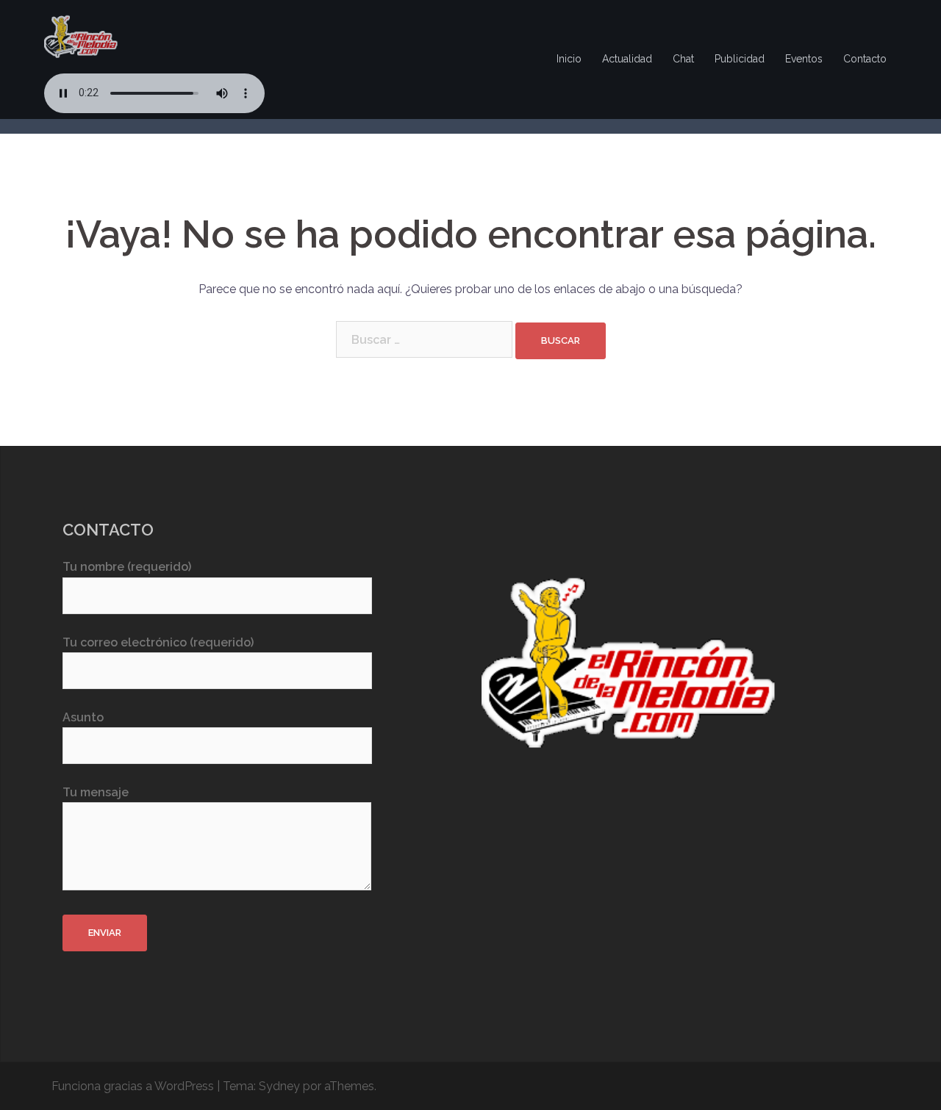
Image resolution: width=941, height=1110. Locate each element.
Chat (683, 59)
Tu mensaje (95, 792)
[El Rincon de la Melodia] (81, 36)
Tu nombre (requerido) (126, 567)
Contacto (865, 59)
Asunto (83, 717)
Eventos (804, 59)
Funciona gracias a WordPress (132, 1086)
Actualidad (627, 59)
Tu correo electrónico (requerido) (158, 642)
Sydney (279, 1086)
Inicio (569, 59)
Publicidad (740, 59)
